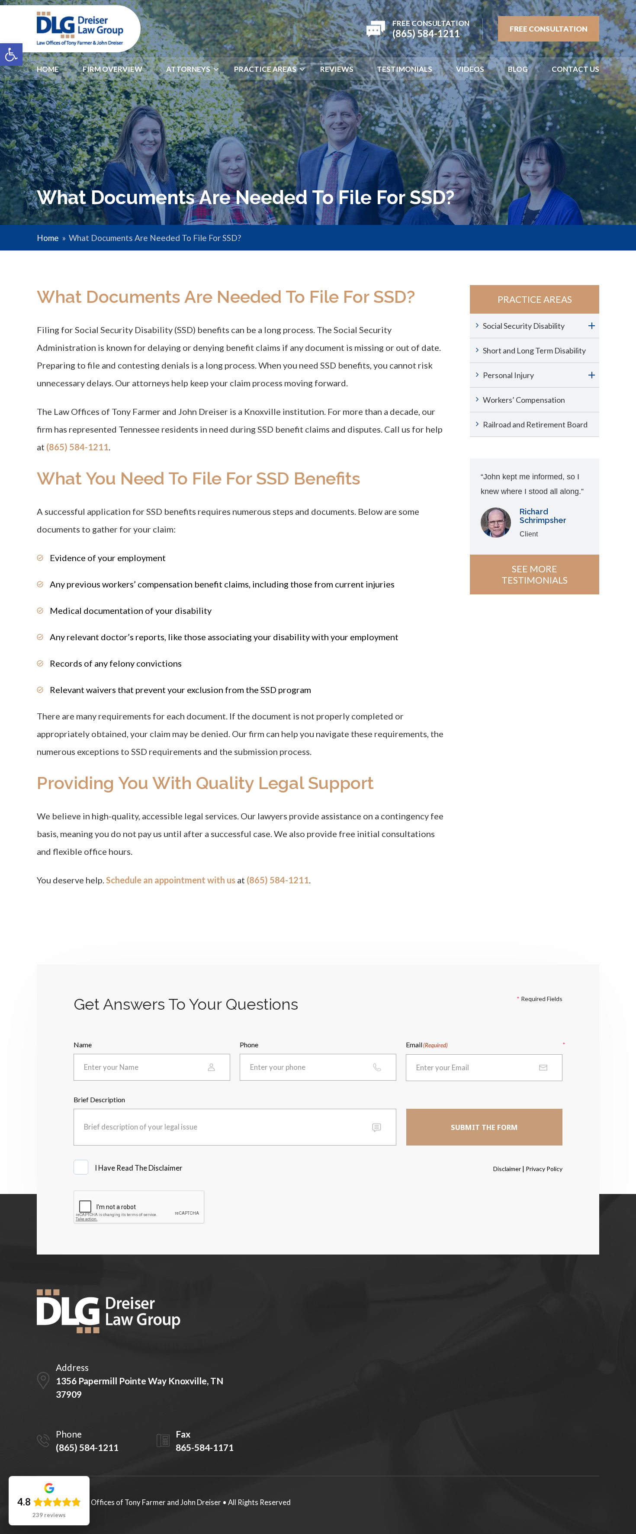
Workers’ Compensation (524, 399)
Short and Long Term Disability (534, 350)
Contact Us (575, 69)
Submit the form (484, 1127)
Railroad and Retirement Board (535, 424)
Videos (470, 69)
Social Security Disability (524, 326)
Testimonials (404, 69)
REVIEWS (336, 69)
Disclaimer (507, 1168)
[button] (11, 54)
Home (48, 69)
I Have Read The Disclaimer (139, 1168)
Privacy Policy (544, 1168)
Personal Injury (508, 375)
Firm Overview (112, 69)
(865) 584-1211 (77, 447)
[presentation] (139, 1207)
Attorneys (188, 69)
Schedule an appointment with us (170, 880)
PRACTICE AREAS (265, 69)
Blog (518, 69)
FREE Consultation (549, 28)
